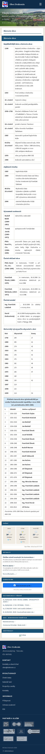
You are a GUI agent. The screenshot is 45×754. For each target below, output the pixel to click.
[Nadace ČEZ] (21, 731)
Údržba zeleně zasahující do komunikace (18, 557)
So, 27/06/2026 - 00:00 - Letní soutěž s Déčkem (17, 609)
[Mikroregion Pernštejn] (34, 731)
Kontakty (5, 690)
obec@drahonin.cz (9, 667)
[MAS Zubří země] (8, 739)
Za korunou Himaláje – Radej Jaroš (14, 625)
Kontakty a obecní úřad (10, 664)
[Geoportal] (6, 724)
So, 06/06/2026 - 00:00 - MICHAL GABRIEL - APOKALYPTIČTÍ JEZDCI (21, 601)
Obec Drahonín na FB (23, 586)
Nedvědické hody (8, 622)
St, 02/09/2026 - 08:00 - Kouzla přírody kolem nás (18, 612)
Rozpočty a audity (8, 686)
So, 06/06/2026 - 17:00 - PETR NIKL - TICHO (16, 605)
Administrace (9, 751)
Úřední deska (6, 678)
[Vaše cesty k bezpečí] (29, 724)
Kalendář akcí (7, 682)
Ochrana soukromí (8, 705)
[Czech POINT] (16, 724)
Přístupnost (6, 701)
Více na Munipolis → (9, 574)
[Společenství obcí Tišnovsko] (22, 739)
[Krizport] (9, 731)
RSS (3, 709)
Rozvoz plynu (8, 566)
